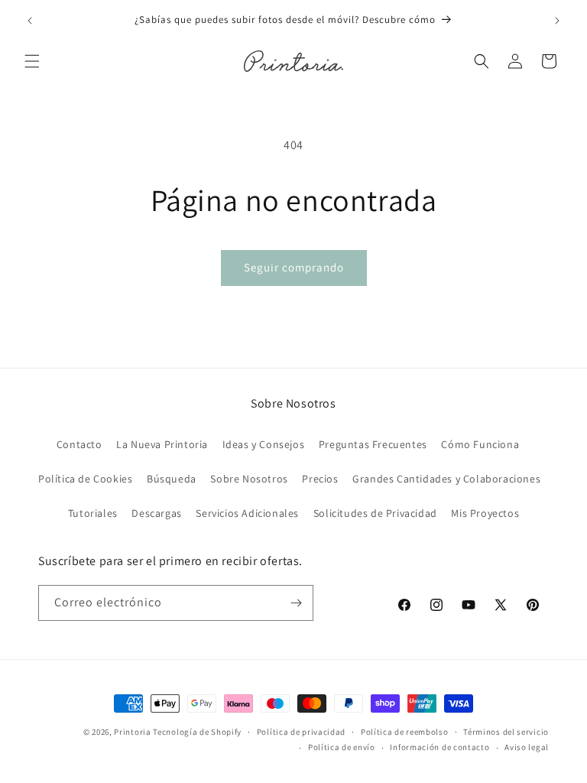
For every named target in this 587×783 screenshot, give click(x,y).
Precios (320, 479)
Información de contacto (439, 747)
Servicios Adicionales (247, 513)
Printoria (132, 731)
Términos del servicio (506, 731)
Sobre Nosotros (248, 479)
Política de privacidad (301, 731)
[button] (32, 61)
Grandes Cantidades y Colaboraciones (446, 479)
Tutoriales (93, 513)
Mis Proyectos (485, 513)
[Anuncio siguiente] (557, 20)
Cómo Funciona (480, 444)
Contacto (79, 444)
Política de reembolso (405, 731)
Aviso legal (526, 747)
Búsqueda (171, 479)
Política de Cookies (85, 479)
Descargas (156, 513)
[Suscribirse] (296, 603)
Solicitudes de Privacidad (375, 513)
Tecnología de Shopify (197, 731)
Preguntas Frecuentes (373, 444)
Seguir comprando (294, 267)
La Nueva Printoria (162, 444)
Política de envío (341, 747)
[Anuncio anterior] (30, 20)
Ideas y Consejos (263, 444)
